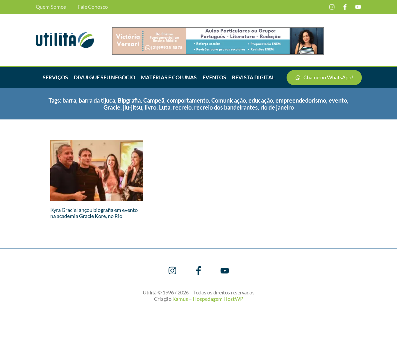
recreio (182, 107)
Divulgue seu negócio (104, 77)
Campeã (153, 100)
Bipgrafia (129, 100)
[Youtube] (358, 7)
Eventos (214, 77)
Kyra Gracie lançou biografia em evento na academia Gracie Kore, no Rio (94, 213)
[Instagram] (332, 7)
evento (338, 100)
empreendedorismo (301, 100)
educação (260, 100)
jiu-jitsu (132, 107)
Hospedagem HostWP (218, 299)
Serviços (55, 77)
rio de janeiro (277, 107)
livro (150, 107)
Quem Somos (51, 7)
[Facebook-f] (345, 7)
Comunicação (228, 100)
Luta (164, 107)
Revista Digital (253, 77)
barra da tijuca (97, 100)
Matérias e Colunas (169, 77)
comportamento (188, 100)
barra (69, 100)
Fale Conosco (93, 7)
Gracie (111, 107)
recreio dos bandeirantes (226, 107)
